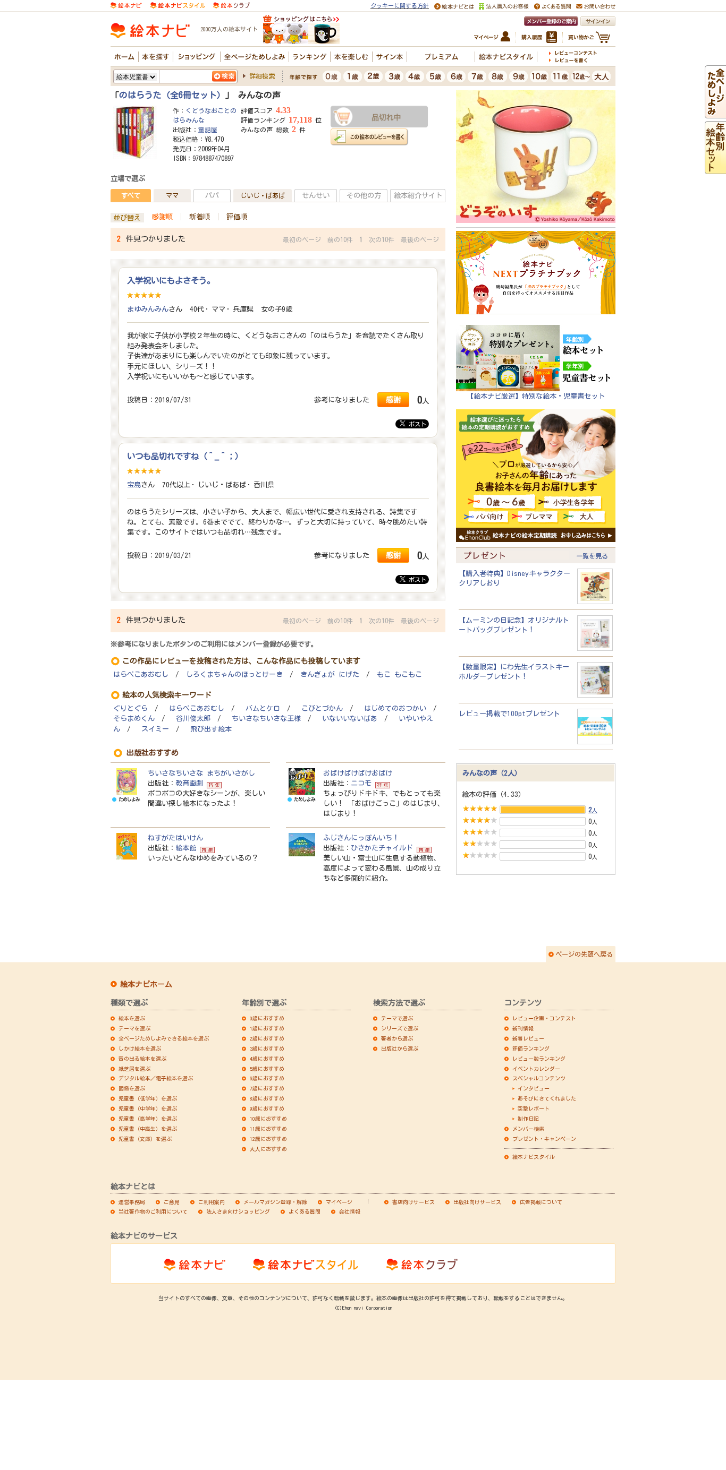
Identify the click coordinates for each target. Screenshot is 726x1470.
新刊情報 (523, 1028)
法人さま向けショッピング (238, 1211)
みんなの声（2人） (491, 773)
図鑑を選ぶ (132, 1088)
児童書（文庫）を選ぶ (145, 1138)
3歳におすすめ (267, 1048)
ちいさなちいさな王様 (266, 718)
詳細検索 (262, 76)
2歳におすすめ (267, 1038)
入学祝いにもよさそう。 (171, 280)
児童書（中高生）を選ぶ (148, 1128)
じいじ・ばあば (262, 195)
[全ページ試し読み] (715, 113)
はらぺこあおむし (140, 674)
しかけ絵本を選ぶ (140, 1048)
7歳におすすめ (267, 1088)
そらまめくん (134, 718)
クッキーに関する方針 (399, 5)
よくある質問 (304, 1211)
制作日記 (528, 1118)
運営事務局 (132, 1202)
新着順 (199, 216)
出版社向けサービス (477, 1202)
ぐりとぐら (130, 708)
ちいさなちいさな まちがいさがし (201, 773)
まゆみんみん (147, 309)
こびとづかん (322, 708)
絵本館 (185, 848)
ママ (172, 195)
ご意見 (172, 1202)
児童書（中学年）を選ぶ (148, 1108)
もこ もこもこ (399, 674)
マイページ (339, 1202)
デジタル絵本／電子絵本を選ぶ (156, 1078)
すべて (130, 195)
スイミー (155, 729)
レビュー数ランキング (538, 1058)
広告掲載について (541, 1202)
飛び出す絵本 (211, 729)
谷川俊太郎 (193, 718)
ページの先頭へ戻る (584, 954)
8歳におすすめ (267, 1098)
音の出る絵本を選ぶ (142, 1058)
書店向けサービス (413, 1202)
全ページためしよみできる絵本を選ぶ (164, 1038)
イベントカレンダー (536, 1068)
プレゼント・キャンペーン (544, 1138)
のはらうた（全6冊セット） (172, 95)
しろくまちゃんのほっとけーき (234, 674)
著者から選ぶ (397, 1038)
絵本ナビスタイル (533, 1156)
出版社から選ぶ (399, 1048)
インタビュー (534, 1088)
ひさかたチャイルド (382, 848)
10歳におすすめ (268, 1118)
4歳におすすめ (267, 1058)
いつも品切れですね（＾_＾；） (185, 456)
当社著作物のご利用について (153, 1211)
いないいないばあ (349, 718)
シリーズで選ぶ (399, 1028)
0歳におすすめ (267, 1018)
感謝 (393, 399)
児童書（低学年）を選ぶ (148, 1098)
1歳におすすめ (267, 1028)
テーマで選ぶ (397, 1018)
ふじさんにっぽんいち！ (361, 837)
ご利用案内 (211, 1202)
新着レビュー (528, 1038)
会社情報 (349, 1211)
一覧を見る (592, 556)
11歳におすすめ (268, 1128)
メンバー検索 (528, 1128)
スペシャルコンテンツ (538, 1078)
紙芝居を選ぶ (134, 1068)
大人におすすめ (268, 1148)
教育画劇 (189, 783)
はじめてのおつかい (395, 708)
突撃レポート (534, 1108)
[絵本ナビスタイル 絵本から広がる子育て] (177, 4)
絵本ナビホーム (146, 984)
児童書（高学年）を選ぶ (148, 1118)
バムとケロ (263, 708)
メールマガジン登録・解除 (275, 1202)
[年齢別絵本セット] (715, 169)
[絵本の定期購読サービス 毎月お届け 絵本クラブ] (231, 4)
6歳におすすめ (267, 1078)
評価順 (236, 216)
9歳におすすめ (267, 1108)
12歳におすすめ (268, 1138)
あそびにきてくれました (547, 1098)
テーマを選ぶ (134, 1028)
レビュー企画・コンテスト (544, 1018)
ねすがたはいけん (175, 837)
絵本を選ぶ (132, 1018)
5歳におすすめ (267, 1068)
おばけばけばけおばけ (357, 773)
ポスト (416, 424)
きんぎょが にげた (329, 674)
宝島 (134, 484)
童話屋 (207, 129)
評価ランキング (531, 1048)
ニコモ (361, 783)
